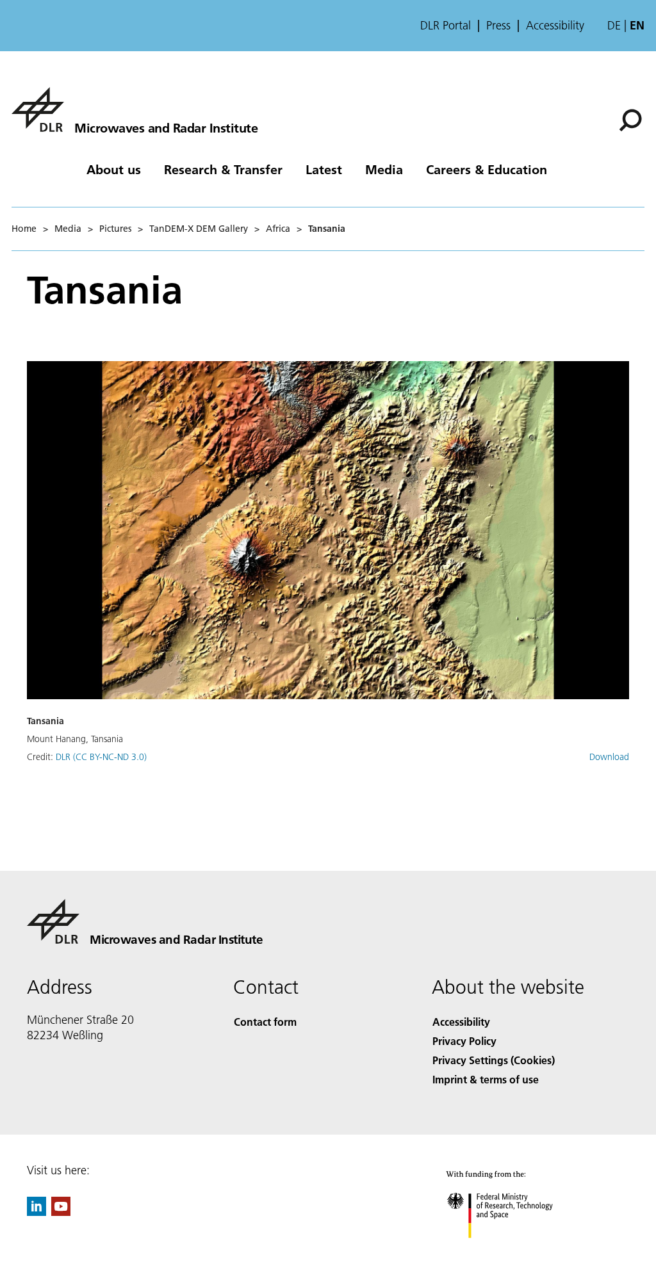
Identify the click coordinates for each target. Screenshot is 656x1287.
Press (498, 26)
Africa (278, 228)
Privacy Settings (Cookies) (493, 1060)
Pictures (115, 228)
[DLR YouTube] (60, 1211)
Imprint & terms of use (485, 1079)
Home (24, 228)
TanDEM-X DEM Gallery (198, 228)
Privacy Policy (464, 1041)
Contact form (265, 1021)
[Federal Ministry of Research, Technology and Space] (511, 1250)
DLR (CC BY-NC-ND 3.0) (101, 757)
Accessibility (555, 26)
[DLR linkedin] (36, 1211)
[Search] (632, 119)
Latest (324, 169)
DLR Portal (445, 26)
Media (384, 169)
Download (609, 757)
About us (113, 169)
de (614, 25)
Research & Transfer (223, 169)
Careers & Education (486, 169)
